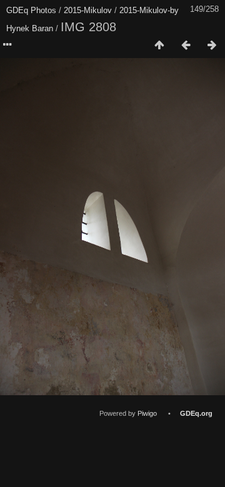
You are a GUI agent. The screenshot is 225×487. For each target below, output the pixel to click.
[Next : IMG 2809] (212, 45)
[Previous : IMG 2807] (185, 45)
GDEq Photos (31, 10)
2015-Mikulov (88, 10)
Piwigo (147, 413)
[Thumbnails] (159, 45)
